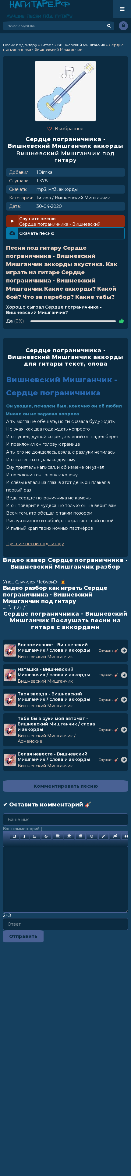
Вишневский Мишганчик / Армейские (47, 738)
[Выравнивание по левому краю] (58, 836)
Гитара (44, 198)
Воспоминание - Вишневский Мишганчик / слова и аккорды (54, 647)
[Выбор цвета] (103, 836)
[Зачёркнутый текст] (46, 836)
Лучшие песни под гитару (35, 543)
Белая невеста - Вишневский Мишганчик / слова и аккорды (54, 756)
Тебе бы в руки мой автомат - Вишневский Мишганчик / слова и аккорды (56, 724)
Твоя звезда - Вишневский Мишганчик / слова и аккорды (54, 696)
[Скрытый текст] (115, 836)
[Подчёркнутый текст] (35, 836)
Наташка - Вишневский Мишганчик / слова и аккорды (54, 672)
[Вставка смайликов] (92, 836)
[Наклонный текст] (24, 836)
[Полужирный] (14, 836)
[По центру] (69, 836)
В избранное (69, 128)
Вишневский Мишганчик (82, 198)
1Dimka (44, 172)
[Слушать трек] (124, 650)
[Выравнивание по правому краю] (80, 836)
